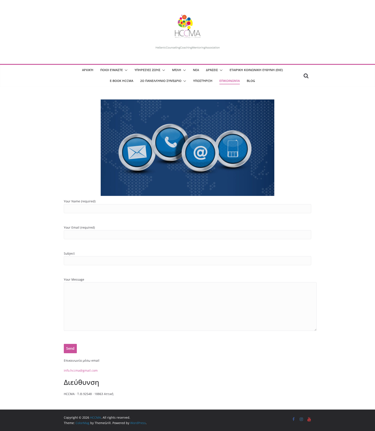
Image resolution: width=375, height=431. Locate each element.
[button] (125, 70)
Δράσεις (212, 70)
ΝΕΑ (196, 70)
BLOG (251, 81)
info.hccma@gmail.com (81, 370)
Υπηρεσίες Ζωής (147, 70)
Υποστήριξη (202, 81)
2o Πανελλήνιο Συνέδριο (160, 81)
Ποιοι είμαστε (111, 70)
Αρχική (87, 70)
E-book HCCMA (121, 81)
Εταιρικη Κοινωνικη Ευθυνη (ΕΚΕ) (256, 70)
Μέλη (176, 70)
